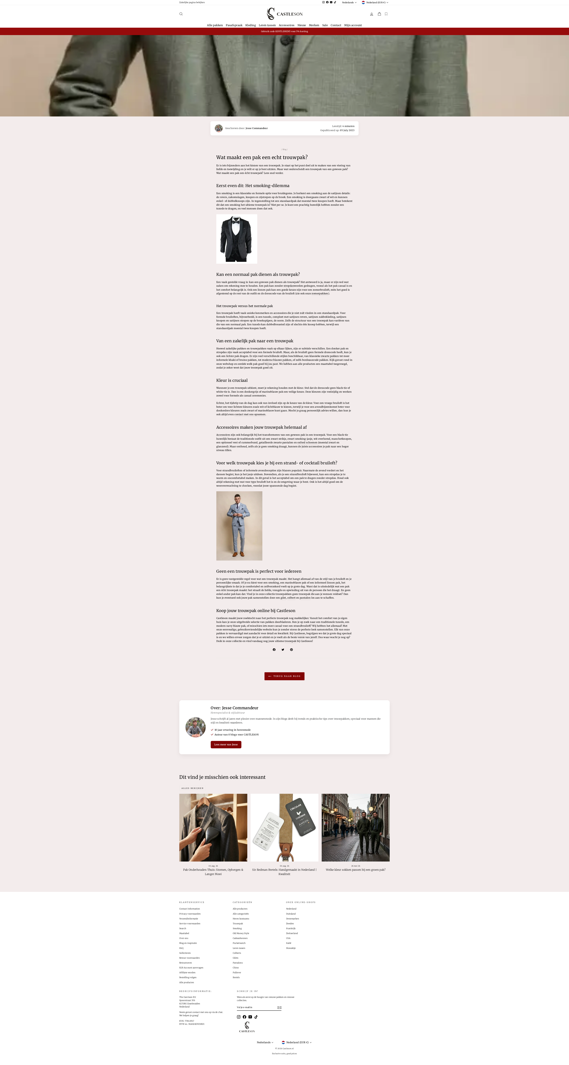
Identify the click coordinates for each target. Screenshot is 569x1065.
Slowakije (291, 948)
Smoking (237, 928)
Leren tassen (267, 25)
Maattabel (184, 933)
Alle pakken (215, 25)
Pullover (237, 972)
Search (182, 928)
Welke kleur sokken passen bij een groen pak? (356, 869)
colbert (291, 597)
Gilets (235, 958)
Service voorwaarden (189, 923)
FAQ (181, 948)
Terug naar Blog (286, 676)
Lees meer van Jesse (226, 744)
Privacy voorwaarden (190, 914)
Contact (336, 25)
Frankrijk (291, 928)
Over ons (183, 938)
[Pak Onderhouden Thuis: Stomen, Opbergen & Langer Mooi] (213, 828)
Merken (314, 25)
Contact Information (189, 909)
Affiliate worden (187, 972)
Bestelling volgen (188, 977)
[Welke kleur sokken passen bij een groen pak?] (356, 828)
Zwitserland (292, 933)
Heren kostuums (241, 918)
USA (288, 938)
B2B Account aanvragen (191, 967)
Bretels (236, 977)
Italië (288, 943)
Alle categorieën (241, 914)
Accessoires (287, 25)
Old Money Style (241, 933)
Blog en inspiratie (188, 943)
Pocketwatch (239, 943)
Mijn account (353, 25)
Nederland (291, 909)
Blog (285, 149)
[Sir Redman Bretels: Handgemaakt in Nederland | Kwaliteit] (285, 828)
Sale (325, 25)
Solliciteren (185, 953)
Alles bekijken (193, 788)
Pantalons (238, 963)
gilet (283, 597)
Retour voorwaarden (189, 958)
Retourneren (185, 963)
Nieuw (302, 25)
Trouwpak (238, 923)
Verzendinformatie (188, 918)
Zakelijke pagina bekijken (192, 2)
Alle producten (186, 982)
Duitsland (291, 914)
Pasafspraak (234, 25)
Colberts (237, 953)
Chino (236, 967)
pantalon (305, 597)
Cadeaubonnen (240, 938)
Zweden (290, 923)
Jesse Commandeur (257, 128)
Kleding (250, 25)
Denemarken (292, 918)
